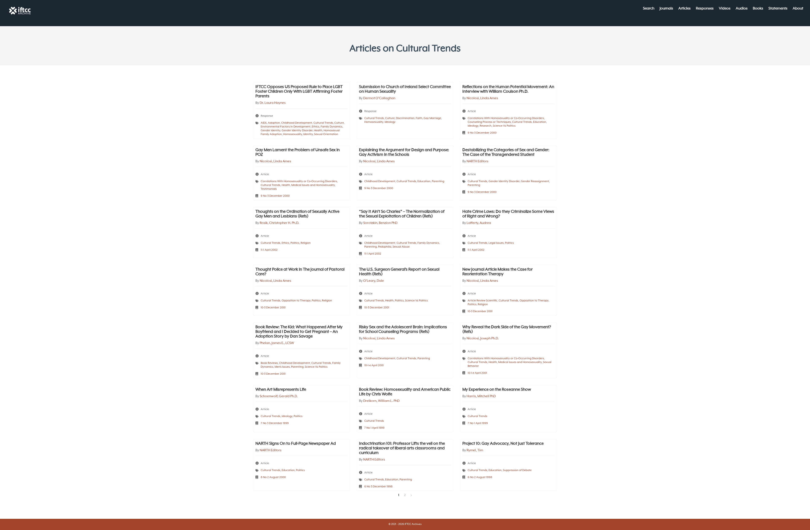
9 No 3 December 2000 (482, 132)
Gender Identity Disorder (297, 130)
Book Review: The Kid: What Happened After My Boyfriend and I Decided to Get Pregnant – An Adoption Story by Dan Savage (299, 332)
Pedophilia (384, 246)
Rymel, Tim (475, 450)
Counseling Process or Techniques (489, 122)
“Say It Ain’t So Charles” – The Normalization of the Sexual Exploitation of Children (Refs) (401, 214)
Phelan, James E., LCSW (277, 343)
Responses (705, 9)
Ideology (390, 122)
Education (539, 122)
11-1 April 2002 (269, 250)
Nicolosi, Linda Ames (482, 98)
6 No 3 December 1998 (378, 486)
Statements (777, 9)
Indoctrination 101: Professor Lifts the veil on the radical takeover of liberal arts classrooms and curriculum (402, 448)
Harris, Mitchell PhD (481, 396)
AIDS (264, 123)
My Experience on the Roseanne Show (496, 389)
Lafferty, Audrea (479, 223)
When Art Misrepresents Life (280, 389)
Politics (294, 243)
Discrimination (405, 118)
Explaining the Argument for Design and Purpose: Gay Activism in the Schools (404, 152)
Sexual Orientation (326, 134)
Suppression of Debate (517, 470)
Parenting (438, 181)
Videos (724, 9)
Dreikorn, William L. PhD (381, 401)
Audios (742, 9)
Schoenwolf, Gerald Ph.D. (279, 396)
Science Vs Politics (504, 125)
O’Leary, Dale (373, 281)
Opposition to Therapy (296, 300)
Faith (419, 118)
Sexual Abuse (401, 246)
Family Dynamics (331, 126)
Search (648, 9)
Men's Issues (282, 367)
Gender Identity (270, 130)
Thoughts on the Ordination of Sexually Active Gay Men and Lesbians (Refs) (297, 214)
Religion (306, 243)
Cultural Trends (323, 123)
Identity (308, 134)
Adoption (274, 123)
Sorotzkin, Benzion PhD (380, 223)
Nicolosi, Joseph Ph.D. (483, 338)
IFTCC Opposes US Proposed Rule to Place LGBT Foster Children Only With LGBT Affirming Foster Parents (299, 92)
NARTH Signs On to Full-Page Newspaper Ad (295, 443)
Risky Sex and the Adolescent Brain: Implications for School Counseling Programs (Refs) (403, 329)
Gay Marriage (432, 118)
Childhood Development (296, 123)
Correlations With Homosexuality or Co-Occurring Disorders (506, 118)
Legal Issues (496, 243)
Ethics (315, 126)
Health (318, 130)
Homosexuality (292, 134)
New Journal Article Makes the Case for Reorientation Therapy (497, 272)
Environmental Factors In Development (285, 126)
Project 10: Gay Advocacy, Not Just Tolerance (503, 443)
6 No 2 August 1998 (480, 477)
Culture (339, 123)
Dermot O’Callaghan (379, 98)
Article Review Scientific (482, 300)
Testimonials (269, 189)
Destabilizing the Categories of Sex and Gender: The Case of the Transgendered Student (505, 152)
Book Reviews (269, 363)
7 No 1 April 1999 (374, 428)
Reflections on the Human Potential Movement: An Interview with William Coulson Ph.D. (508, 89)
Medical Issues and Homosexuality (313, 185)
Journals (666, 9)
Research (485, 125)
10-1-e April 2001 (374, 365)
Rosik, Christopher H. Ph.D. (279, 223)
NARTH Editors (477, 161)
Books (758, 9)
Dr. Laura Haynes (273, 103)
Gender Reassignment (535, 181)
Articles (684, 9)
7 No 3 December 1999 (275, 423)
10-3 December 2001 (273, 307)
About (798, 9)
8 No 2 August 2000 (273, 477)
